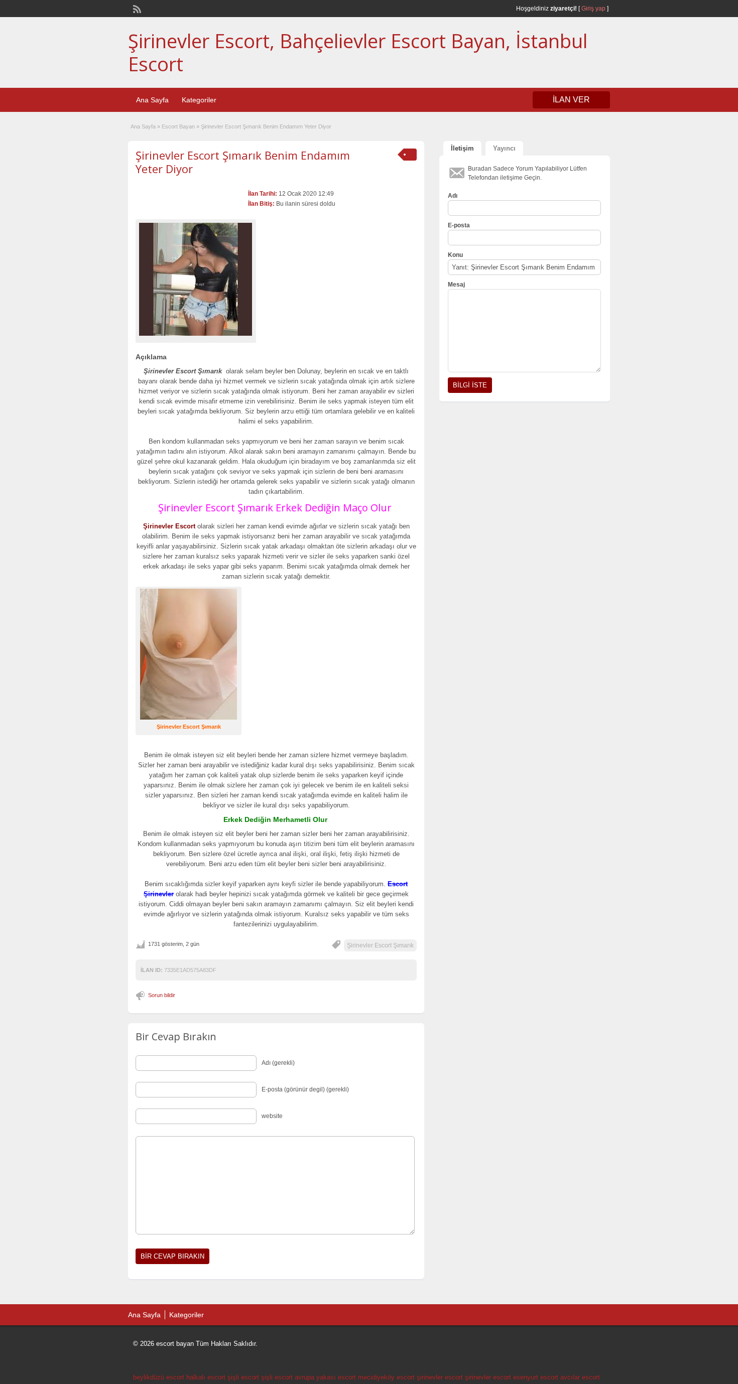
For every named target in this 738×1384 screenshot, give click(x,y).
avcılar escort (580, 1377)
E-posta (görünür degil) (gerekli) (305, 1089)
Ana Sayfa (152, 100)
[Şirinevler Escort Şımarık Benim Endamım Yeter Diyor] (196, 279)
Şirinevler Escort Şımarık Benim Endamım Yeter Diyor (243, 162)
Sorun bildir (161, 995)
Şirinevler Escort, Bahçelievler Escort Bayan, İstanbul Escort (357, 52)
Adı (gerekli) (278, 1062)
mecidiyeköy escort (386, 1377)
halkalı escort (205, 1377)
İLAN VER (571, 99)
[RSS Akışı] (136, 8)
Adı (452, 195)
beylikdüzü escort (158, 1377)
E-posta (459, 225)
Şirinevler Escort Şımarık (380, 945)
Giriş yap (593, 8)
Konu (455, 254)
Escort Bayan (178, 126)
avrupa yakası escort (325, 1377)
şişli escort (243, 1377)
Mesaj (456, 284)
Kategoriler (199, 100)
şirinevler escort (440, 1377)
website (272, 1116)
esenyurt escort (535, 1377)
